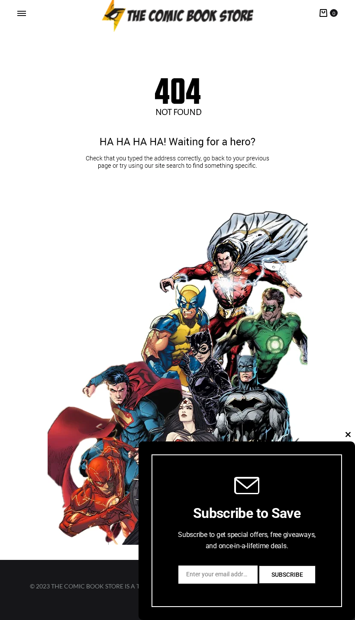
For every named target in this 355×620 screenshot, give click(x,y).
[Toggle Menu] (21, 13)
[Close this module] (348, 434)
